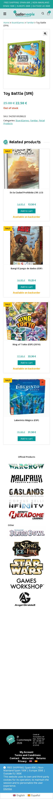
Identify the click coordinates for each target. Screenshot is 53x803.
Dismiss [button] (7, 788)
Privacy (22, 761)
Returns (41, 758)
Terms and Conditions (28, 755)
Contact (14, 758)
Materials (28, 758)
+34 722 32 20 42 (38, 744)
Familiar (34, 120)
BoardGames (22, 120)
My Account (26, 752)
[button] (45, 33)
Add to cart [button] (27, 211)
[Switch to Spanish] (36, 761)
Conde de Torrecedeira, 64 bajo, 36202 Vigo (39, 736)
